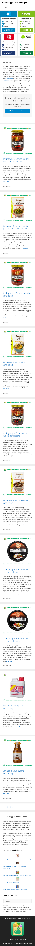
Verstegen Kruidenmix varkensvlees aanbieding (17, 859)
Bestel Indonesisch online (18, 111)
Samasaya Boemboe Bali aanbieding (14, 363)
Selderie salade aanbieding (11, 882)
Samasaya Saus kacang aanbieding (13, 772)
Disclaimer (23, 939)
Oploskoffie (6, 80)
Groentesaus (9, 78)
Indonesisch (7, 186)
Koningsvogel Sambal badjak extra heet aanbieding (16, 160)
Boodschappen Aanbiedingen (14, 2)
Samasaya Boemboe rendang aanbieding (16, 501)
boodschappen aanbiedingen (17, 943)
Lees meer (6, 181)
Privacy (17, 939)
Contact (11, 939)
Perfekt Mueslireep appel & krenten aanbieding (17, 875)
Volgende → (9, 807)
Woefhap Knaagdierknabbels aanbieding (15, 889)
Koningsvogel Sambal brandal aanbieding (16, 294)
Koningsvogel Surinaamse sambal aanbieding (15, 434)
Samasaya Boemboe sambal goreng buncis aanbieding (16, 227)
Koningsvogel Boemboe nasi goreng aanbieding (16, 570)
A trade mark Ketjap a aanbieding (13, 707)
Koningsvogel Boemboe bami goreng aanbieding (16, 639)
